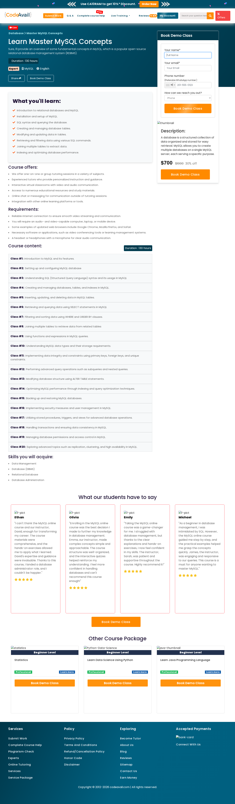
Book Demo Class (40, 78)
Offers (221, 17)
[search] (210, 15)
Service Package (20, 778)
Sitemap (126, 765)
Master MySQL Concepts (44, 33)
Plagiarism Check (21, 752)
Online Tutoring (19, 765)
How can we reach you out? (183, 93)
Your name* (172, 50)
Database (16, 33)
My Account (168, 15)
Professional (23, 672)
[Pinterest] (181, 751)
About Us (126, 745)
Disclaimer (72, 765)
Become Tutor (130, 738)
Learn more (67, 672)
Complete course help (91, 15)
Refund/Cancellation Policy (84, 752)
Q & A (70, 15)
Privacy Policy (74, 738)
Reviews (145, 15)
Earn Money (128, 778)
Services (14, 771)
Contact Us (128, 771)
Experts (13, 758)
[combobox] (170, 85)
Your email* (172, 63)
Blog (123, 752)
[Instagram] (185, 751)
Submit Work (53, 15)
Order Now (149, 4)
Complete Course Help (25, 745)
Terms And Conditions (80, 745)
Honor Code (73, 758)
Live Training (119, 15)
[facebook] (177, 751)
